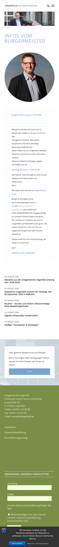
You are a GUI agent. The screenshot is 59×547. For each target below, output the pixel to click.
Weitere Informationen (38, 543)
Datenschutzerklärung (15, 432)
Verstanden (17, 543)
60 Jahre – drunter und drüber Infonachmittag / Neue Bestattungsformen (27, 305)
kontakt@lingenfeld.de (23, 416)
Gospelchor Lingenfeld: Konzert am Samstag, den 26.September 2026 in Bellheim (28, 293)
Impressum (10, 427)
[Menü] (53, 5)
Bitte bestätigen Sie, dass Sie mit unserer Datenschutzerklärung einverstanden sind (26, 517)
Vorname (13, 483)
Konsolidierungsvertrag (15, 437)
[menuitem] (47, 5)
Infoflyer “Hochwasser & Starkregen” (21, 325)
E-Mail (11, 494)
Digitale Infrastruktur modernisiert (21, 315)
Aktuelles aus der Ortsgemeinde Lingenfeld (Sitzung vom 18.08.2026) (29, 281)
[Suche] (47, 5)
